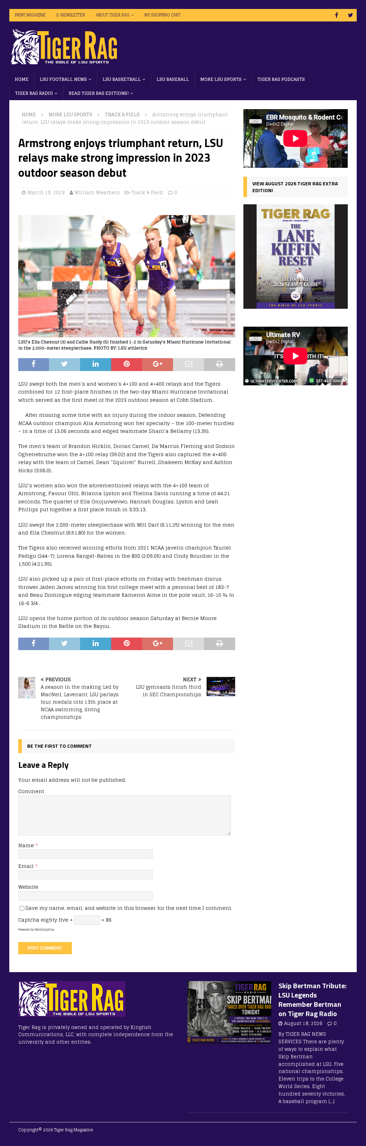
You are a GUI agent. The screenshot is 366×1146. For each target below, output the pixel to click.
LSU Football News (63, 79)
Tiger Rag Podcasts (281, 79)
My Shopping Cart (162, 15)
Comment (31, 791)
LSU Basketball (122, 79)
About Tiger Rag (112, 15)
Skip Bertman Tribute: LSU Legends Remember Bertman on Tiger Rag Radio (312, 999)
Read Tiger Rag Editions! (99, 93)
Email (26, 866)
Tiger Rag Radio (34, 93)
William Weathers (97, 193)
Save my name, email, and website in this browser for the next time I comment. (128, 907)
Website (28, 886)
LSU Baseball (173, 79)
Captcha (28, 919)
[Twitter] (350, 15)
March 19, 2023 (46, 193)
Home (22, 79)
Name (26, 845)
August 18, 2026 (303, 1023)
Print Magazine (30, 15)
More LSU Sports (221, 79)
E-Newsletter (70, 15)
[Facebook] (336, 15)
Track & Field (147, 193)
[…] (331, 1101)
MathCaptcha (44, 929)
